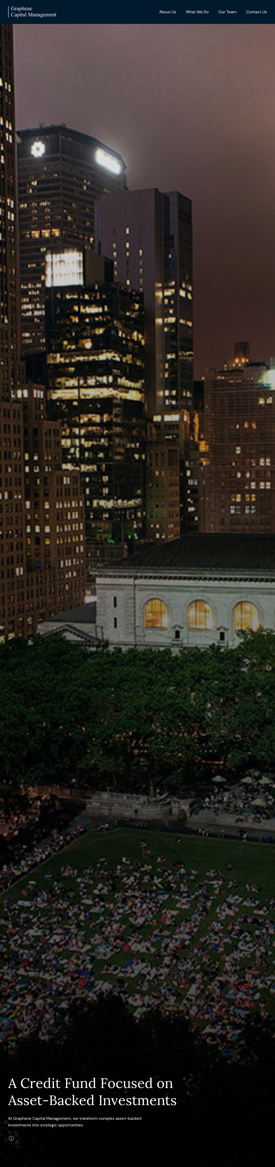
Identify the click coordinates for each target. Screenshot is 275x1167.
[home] (32, 11)
